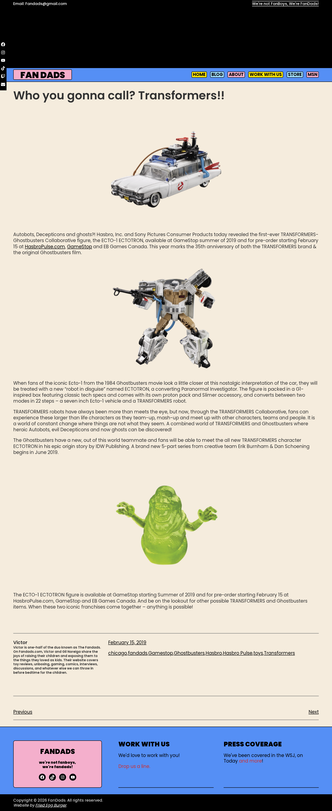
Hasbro (214, 653)
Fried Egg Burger (50, 805)
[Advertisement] (166, 38)
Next (314, 712)
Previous (22, 712)
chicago (117, 653)
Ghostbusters (189, 653)
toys (258, 653)
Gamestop (160, 653)
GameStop (79, 246)
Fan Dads (42, 75)
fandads (137, 653)
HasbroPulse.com (45, 246)
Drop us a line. (134, 766)
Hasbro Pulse (237, 653)
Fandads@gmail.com (46, 3)
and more (250, 761)
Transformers (279, 653)
